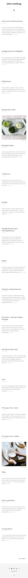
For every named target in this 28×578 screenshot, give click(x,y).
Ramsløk (4, 202)
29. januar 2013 (4, 502)
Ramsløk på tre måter (9, 110)
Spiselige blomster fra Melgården (12, 51)
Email (16, 569)
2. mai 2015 (4, 232)
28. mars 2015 (4, 291)
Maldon (4, 261)
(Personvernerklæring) (19, 569)
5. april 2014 (4, 409)
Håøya (4, 472)
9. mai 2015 (4, 175)
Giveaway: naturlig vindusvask (11, 289)
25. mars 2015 (4, 321)
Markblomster (6, 81)
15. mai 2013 (4, 474)
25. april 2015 (4, 262)
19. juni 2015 (4, 23)
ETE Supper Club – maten (10, 408)
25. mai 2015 (4, 111)
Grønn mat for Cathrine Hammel (12, 21)
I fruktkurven (6, 174)
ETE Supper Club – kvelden (10, 436)
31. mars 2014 (4, 438)
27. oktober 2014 (5, 381)
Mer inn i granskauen (8, 500)
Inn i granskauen (7, 529)
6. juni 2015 (4, 83)
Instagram (14, 569)
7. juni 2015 (4, 53)
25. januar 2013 (4, 530)
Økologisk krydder (8, 145)
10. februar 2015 (4, 351)
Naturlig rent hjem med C (10, 349)
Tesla (3, 379)
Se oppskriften (24, 140)
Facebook (9, 569)
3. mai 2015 (4, 204)
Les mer (15, 34)
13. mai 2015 (4, 147)
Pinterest (12, 569)
